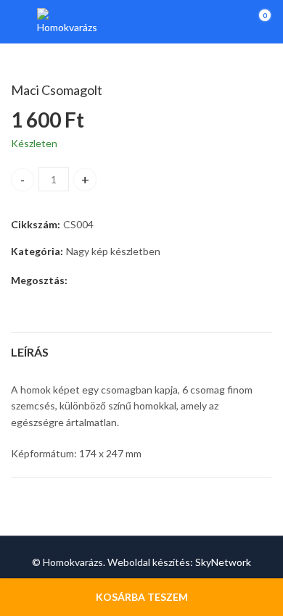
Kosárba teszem (142, 597)
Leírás (30, 352)
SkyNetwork (223, 562)
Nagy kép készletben (113, 251)
